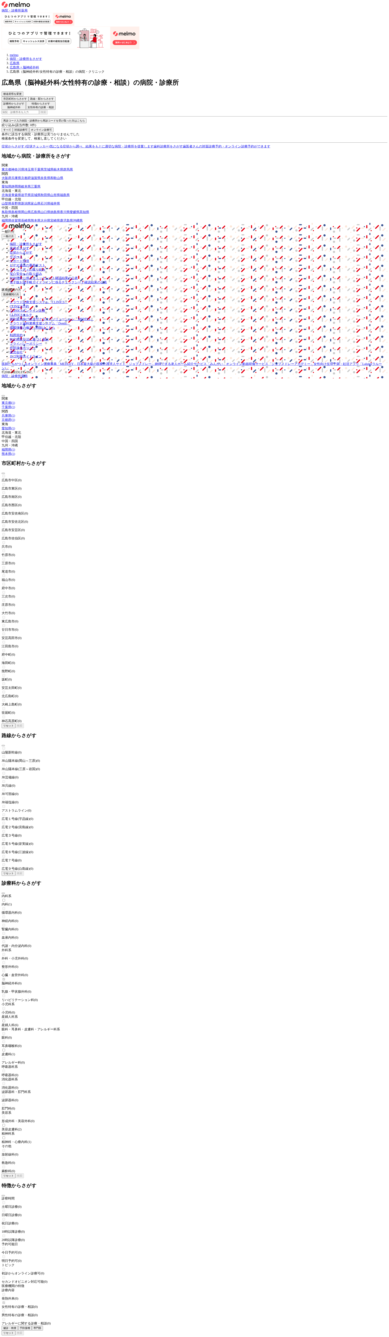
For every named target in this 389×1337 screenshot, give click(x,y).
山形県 (55, 195)
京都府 (26, 178)
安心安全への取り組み (26, 273)
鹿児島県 (66, 220)
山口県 (45, 212)
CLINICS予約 (19, 306)
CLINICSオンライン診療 (27, 310)
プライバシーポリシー (26, 343)
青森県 (16, 195)
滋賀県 (36, 178)
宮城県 (36, 195)
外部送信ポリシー (23, 348)
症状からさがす (21, 252)
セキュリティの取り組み (27, 269)
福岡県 (6, 220)
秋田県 (45, 195)
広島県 (36, 212)
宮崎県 (55, 220)
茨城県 (48, 169)
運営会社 (16, 352)
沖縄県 (78, 220)
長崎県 (26, 220)
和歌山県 (56, 178)
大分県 (45, 220)
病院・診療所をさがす (26, 244)
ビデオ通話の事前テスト (27, 265)
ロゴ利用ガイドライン (26, 356)
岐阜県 (26, 186)
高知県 (84, 212)
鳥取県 (6, 212)
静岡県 (16, 186)
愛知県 (6, 186)
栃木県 (58, 169)
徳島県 (55, 212)
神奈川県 (17, 169)
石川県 (45, 203)
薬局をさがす (19, 248)
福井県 (55, 203)
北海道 (6, 195)
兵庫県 (16, 178)
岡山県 (26, 212)
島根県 (16, 212)
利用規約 (16, 335)
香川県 (65, 212)
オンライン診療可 (41, 129)
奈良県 (45, 178)
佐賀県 (16, 220)
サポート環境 (19, 261)
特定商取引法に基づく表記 (29, 339)
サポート (16, 256)
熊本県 (36, 220)
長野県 (16, 203)
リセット (8, 725)
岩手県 (26, 195)
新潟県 (26, 203)
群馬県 (68, 169)
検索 (43, 112)
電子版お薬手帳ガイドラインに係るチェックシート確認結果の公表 (58, 282)
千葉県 (39, 169)
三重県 (36, 186)
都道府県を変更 (12, 93)
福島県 (65, 195)
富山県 (36, 203)
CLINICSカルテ (21, 315)
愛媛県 (74, 212)
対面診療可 (21, 129)
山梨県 (6, 203)
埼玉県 (29, 169)
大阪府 (6, 178)
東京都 (6, 169)
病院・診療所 (11, 10)
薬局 (24, 10)
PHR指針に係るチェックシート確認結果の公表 (44, 278)
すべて (7, 129)
